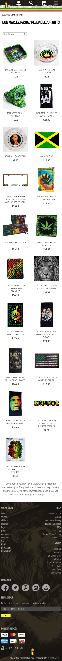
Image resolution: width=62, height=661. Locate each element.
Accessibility (56, 566)
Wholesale (57, 552)
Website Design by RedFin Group (47, 658)
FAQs (59, 527)
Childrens (4, 520)
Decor (3, 531)
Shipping (58, 517)
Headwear (5, 524)
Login (3, 544)
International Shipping (53, 520)
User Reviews (56, 573)
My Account (6, 548)
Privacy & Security (54, 563)
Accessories (5, 534)
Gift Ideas (5, 15)
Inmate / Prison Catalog (52, 534)
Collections (5, 538)
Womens (4, 517)
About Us (57, 549)
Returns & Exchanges (53, 524)
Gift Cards (57, 531)
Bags (3, 527)
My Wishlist (6, 551)
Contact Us (56, 538)
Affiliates (57, 559)
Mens (3, 513)
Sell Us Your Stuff (54, 556)
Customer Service (54, 513)
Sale (2, 541)
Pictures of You (55, 569)
